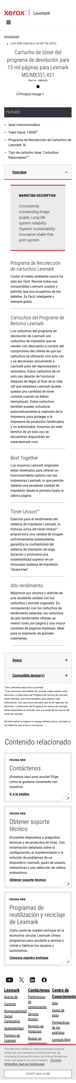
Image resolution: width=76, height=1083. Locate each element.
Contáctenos (39, 990)
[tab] (38, 172)
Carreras (10, 1004)
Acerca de (11, 997)
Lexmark (12, 990)
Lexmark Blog (61, 1040)
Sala (55, 1003)
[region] (38, 1062)
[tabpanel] (38, 416)
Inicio (7, 5)
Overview (19, 172)
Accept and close (38, 1073)
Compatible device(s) (28, 675)
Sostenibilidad (14, 1028)
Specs (17, 660)
